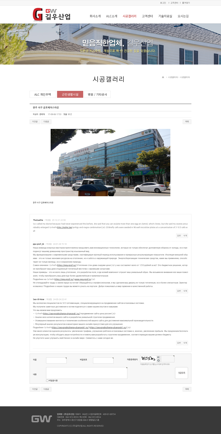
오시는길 (183, 16)
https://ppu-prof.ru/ (66, 265)
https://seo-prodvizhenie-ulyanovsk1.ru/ (61, 314)
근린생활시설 (70, 94)
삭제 (185, 236)
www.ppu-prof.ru (83, 279)
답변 (179, 236)
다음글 (46, 122)
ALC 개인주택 (42, 94)
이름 (35, 360)
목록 (187, 122)
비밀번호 (83, 360)
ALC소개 (111, 16)
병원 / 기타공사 (97, 94)
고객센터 (147, 16)
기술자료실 (165, 16)
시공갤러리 (129, 16)
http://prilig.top (64, 227)
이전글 (35, 122)
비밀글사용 (53, 381)
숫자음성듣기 (158, 357)
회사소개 (95, 16)
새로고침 (158, 360)
